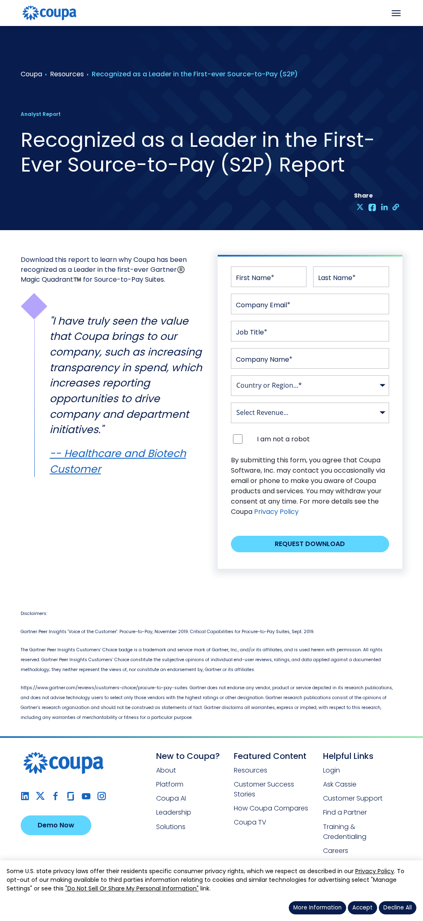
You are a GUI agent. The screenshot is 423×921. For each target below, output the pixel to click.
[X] (360, 207)
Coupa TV (250, 822)
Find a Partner (345, 812)
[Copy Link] (396, 207)
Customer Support (353, 798)
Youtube (86, 796)
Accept (362, 908)
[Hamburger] (396, 13)
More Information (317, 908)
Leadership (173, 812)
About (166, 770)
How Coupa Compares (271, 808)
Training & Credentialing (344, 831)
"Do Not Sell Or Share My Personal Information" (132, 888)
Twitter (40, 796)
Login (331, 770)
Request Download (310, 544)
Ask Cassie (339, 784)
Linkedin (25, 796)
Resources (250, 770)
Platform (169, 784)
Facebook (55, 796)
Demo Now (56, 825)
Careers (335, 850)
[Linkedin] (384, 207)
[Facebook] (372, 207)
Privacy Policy (276, 511)
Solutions (170, 826)
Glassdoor (71, 796)
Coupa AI (171, 798)
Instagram (101, 796)
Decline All (397, 908)
